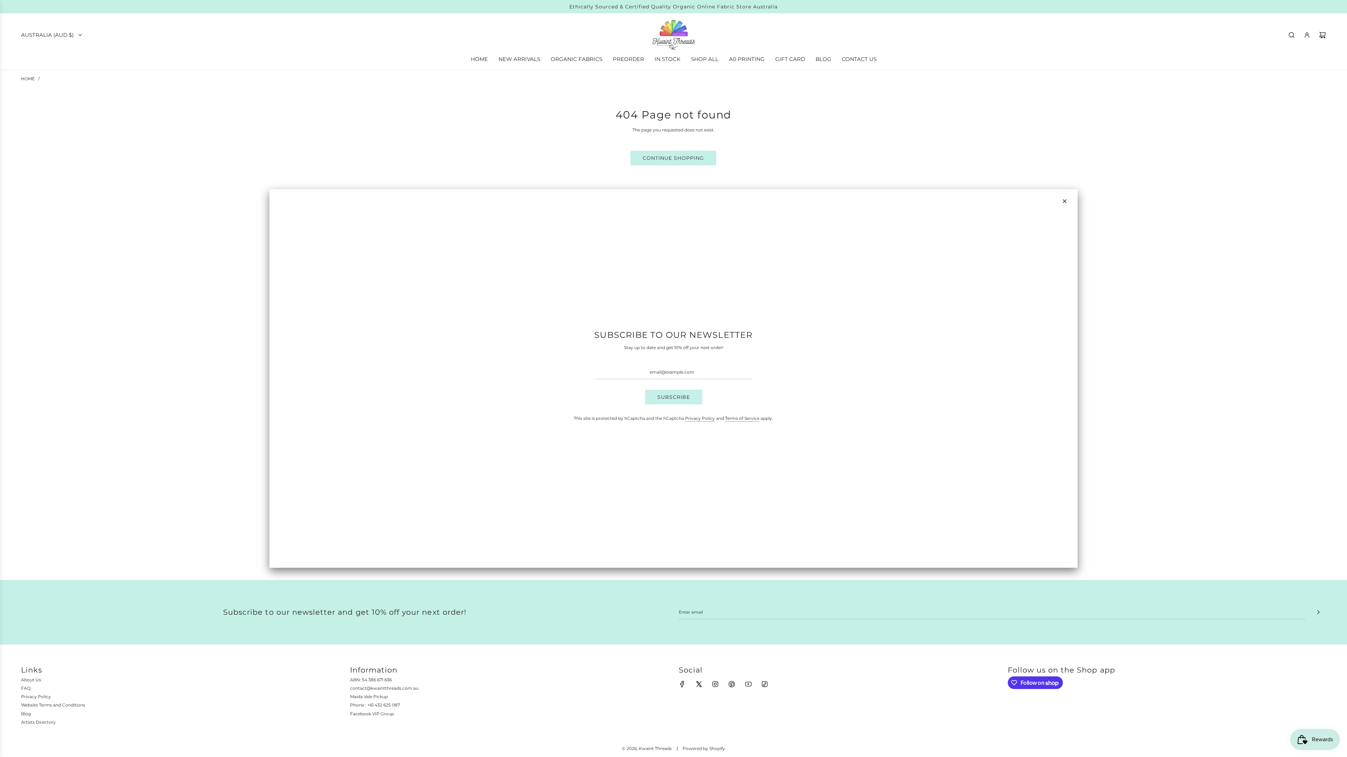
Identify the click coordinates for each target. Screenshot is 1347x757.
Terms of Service (742, 418)
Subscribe (673, 397)
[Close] (1064, 201)
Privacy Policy (700, 418)
